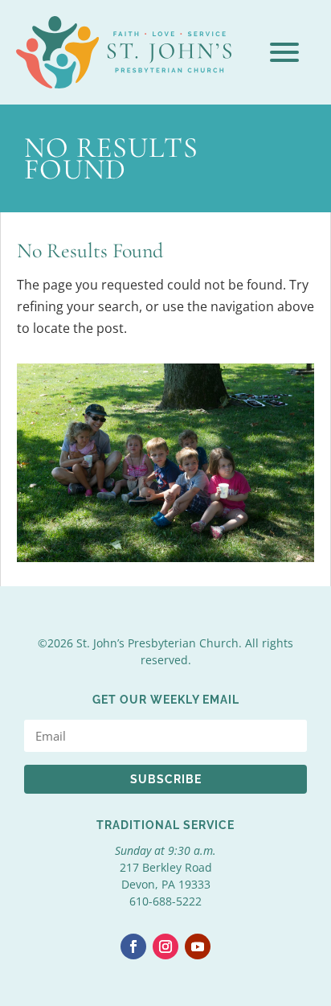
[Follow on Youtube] (197, 946)
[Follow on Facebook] (133, 946)
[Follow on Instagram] (165, 946)
